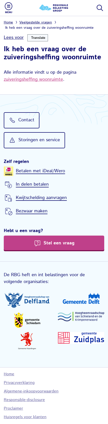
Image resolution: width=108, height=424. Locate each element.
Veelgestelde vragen (35, 22)
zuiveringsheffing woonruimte (33, 79)
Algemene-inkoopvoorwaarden (31, 391)
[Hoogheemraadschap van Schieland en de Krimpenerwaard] (81, 316)
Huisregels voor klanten (25, 417)
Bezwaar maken (31, 211)
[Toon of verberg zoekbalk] (99, 8)
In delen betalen (32, 184)
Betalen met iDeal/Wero (40, 171)
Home (8, 22)
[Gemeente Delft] (81, 298)
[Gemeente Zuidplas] (81, 338)
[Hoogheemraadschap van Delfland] (27, 300)
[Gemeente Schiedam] (27, 320)
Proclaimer (13, 408)
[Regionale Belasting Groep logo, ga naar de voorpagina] (54, 8)
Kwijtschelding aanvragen (41, 197)
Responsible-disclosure (24, 400)
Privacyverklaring (19, 383)
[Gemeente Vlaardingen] (27, 341)
